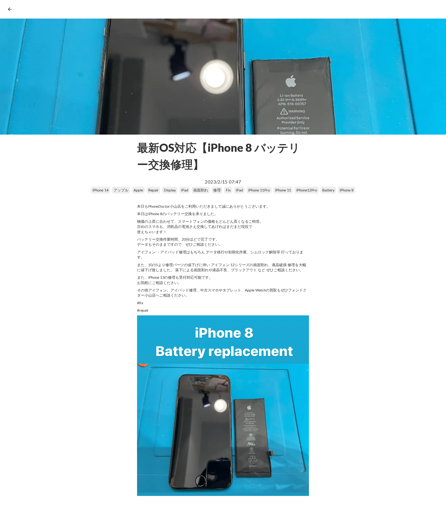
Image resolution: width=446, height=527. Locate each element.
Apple (138, 190)
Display (170, 190)
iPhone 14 (100, 190)
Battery (328, 190)
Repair (153, 190)
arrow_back (10, 9)
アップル (121, 190)
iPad (184, 190)
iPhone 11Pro (259, 190)
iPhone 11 (283, 190)
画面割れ (200, 190)
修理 (217, 190)
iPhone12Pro (306, 190)
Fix (228, 190)
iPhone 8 (347, 190)
